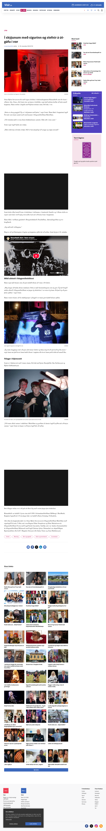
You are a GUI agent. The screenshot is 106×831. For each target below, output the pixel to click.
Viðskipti (84, 793)
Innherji (97, 791)
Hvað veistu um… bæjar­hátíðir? (56, 725)
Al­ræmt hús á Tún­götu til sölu (34, 664)
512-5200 (26, 797)
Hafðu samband (25, 801)
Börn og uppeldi (27, 536)
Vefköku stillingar (13, 823)
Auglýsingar (24, 799)
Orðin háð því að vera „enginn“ (34, 764)
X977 (96, 806)
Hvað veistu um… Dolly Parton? (13, 624)
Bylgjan (97, 802)
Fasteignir (97, 793)
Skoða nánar (9, 819)
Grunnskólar (54, 536)
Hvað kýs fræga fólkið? (32, 606)
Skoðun (84, 799)
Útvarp (83, 804)
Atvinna (97, 795)
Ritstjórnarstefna (25, 804)
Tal (95, 808)
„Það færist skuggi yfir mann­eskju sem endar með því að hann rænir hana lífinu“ (13, 666)
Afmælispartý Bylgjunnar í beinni (13, 606)
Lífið (83, 797)
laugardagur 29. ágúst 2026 (82, 5)
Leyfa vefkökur (33, 823)
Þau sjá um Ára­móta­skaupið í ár (35, 587)
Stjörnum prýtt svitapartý (33, 725)
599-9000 (8, 807)
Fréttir (83, 791)
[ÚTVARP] (95, 10)
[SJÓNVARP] (91, 10)
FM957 (96, 804)
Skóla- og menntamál (41, 536)
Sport (83, 795)
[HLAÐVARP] (88, 10)
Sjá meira (36, 770)
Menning (16, 536)
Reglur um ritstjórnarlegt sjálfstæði (9, 798)
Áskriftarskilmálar (25, 806)
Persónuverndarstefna (9, 801)
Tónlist (7, 536)
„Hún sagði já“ (8, 764)
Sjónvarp (84, 802)
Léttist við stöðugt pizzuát (55, 743)
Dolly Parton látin (9, 706)
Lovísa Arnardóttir (8, 46)
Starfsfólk (23, 808)
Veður (96, 799)
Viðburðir (97, 797)
